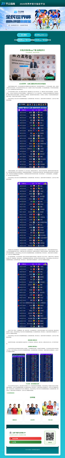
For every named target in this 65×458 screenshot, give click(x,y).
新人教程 (24, 35)
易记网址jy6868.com (41, 35)
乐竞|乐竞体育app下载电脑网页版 (41, 40)
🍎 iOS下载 (13, 442)
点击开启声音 (50, 77)
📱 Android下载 (14, 438)
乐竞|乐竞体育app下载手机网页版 (24, 40)
